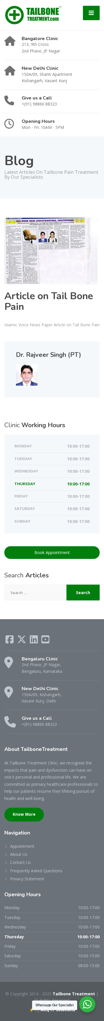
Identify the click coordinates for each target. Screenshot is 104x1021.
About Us (18, 854)
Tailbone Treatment (74, 993)
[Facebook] (10, 641)
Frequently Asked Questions (36, 870)
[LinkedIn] (34, 641)
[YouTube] (45, 641)
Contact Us (20, 862)
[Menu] (91, 13)
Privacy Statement (27, 878)
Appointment (22, 846)
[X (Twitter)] (22, 641)
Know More (24, 814)
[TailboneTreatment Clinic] (33, 14)
